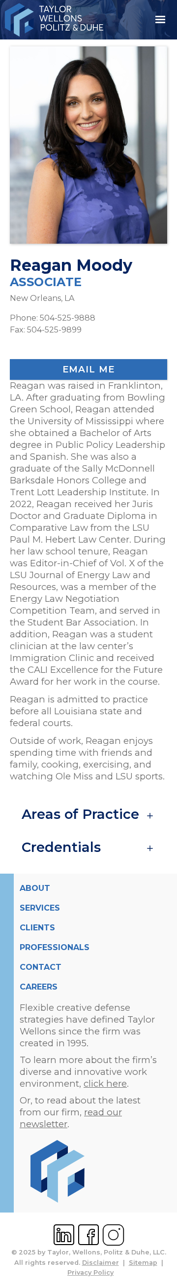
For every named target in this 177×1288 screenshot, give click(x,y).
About (35, 888)
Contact (40, 967)
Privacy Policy (90, 1272)
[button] (160, 19)
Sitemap (143, 1262)
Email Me (88, 369)
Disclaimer (100, 1262)
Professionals (54, 947)
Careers (39, 987)
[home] (72, 20)
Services (40, 908)
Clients (37, 927)
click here (105, 1083)
